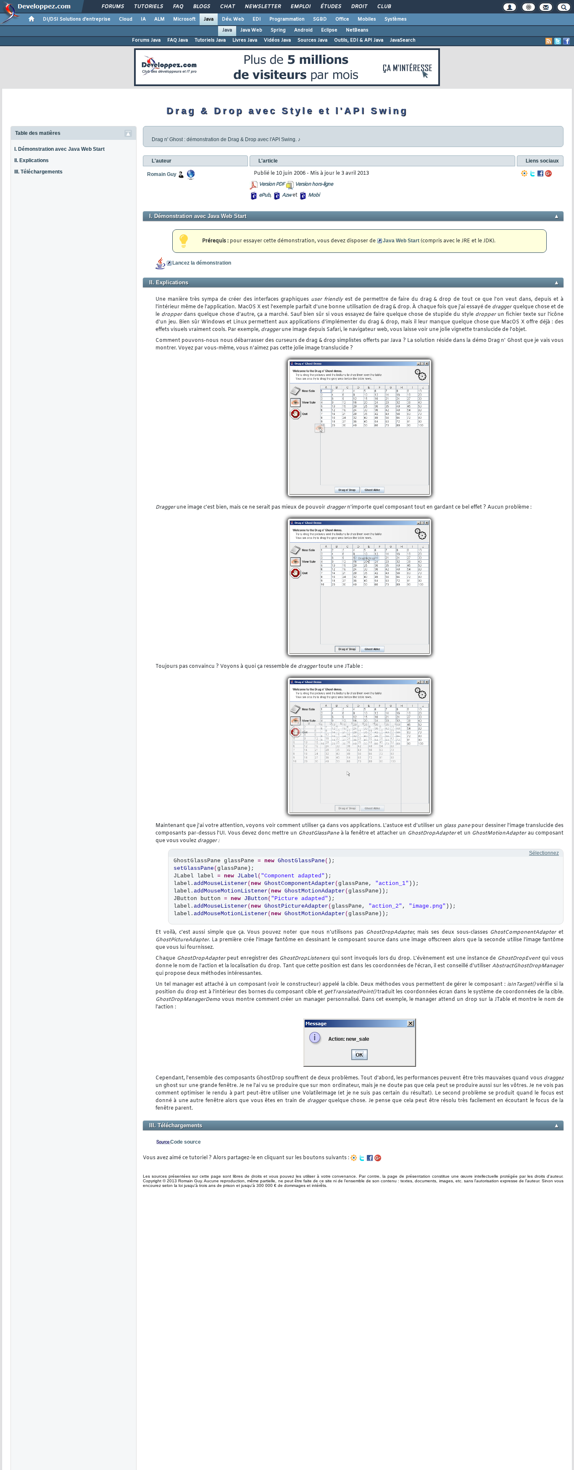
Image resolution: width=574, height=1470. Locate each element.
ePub (264, 195)
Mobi (313, 195)
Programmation (287, 19)
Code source (185, 1142)
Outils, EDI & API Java (358, 40)
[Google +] (548, 173)
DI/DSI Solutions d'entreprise (77, 19)
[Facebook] (540, 173)
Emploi (300, 6)
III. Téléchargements (38, 172)
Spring (278, 30)
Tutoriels (148, 6)
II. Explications (31, 160)
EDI (257, 19)
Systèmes (395, 19)
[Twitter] (532, 173)
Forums (112, 6)
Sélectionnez (544, 853)
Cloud (125, 19)
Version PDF (271, 184)
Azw (286, 195)
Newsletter (262, 6)
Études (330, 6)
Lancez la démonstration (201, 263)
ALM (159, 19)
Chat (227, 6)
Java (208, 19)
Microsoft (184, 19)
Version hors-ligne (314, 184)
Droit (359, 6)
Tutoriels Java (210, 40)
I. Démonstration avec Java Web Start (59, 149)
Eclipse (329, 30)
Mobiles (367, 19)
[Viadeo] (524, 173)
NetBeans (357, 30)
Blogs (201, 6)
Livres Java (244, 40)
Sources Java (312, 40)
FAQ (178, 6)
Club (383, 6)
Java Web (251, 30)
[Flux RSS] (548, 41)
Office (342, 19)
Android (303, 30)
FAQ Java (177, 40)
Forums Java (146, 40)
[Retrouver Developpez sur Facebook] (566, 41)
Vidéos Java (277, 40)
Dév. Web (233, 19)
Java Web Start (401, 241)
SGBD (320, 19)
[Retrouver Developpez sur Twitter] (557, 41)
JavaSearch (403, 40)
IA (143, 19)
